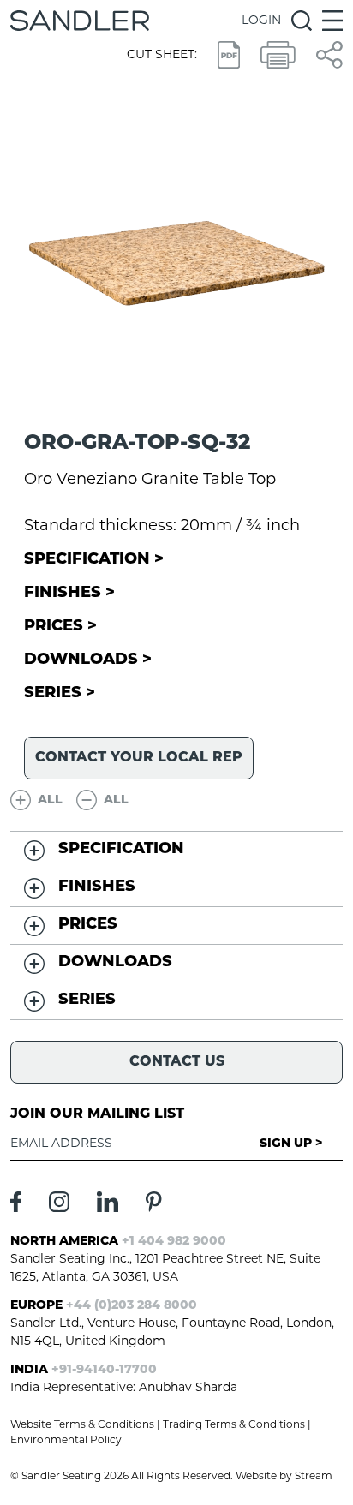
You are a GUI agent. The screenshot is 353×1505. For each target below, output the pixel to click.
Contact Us (176, 1062)
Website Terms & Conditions (82, 1425)
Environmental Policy (66, 1441)
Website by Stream (284, 1477)
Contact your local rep (138, 758)
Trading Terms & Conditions (234, 1425)
